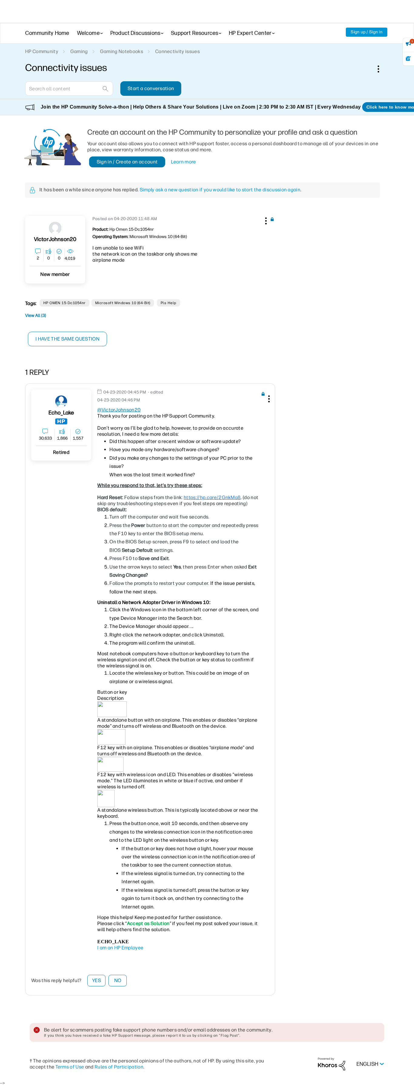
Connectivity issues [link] (177, 51)
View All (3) (35, 315)
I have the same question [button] (67, 339)
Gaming (79, 51)
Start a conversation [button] (151, 88)
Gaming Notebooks (121, 51)
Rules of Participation (119, 1067)
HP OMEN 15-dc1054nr (64, 303)
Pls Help (168, 303)
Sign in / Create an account (127, 162)
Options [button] (381, 68)
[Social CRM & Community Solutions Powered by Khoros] (331, 1063)
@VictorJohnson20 (119, 410)
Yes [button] (96, 980)
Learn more (183, 162)
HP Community (41, 51)
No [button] (118, 980)
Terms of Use (69, 1067)
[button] (265, 219)
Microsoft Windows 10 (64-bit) (122, 303)
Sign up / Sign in (366, 32)
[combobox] (69, 88)
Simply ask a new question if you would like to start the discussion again (220, 190)
